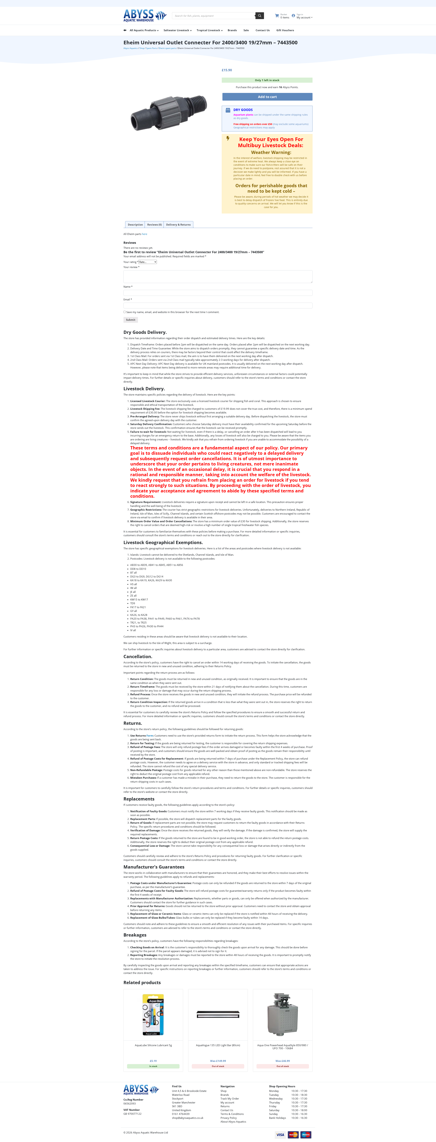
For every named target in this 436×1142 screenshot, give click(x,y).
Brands (225, 1094)
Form (149, 735)
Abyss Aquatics (130, 48)
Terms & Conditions (232, 1114)
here (144, 234)
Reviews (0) (154, 224)
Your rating (130, 262)
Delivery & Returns (178, 224)
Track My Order (230, 1098)
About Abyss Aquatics (233, 1121)
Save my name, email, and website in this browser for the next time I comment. (172, 312)
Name (128, 286)
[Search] (259, 15)
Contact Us (227, 1110)
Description (135, 224)
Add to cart (267, 96)
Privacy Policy (229, 1117)
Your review (131, 267)
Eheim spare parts (167, 48)
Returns (225, 1106)
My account (227, 1102)
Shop (141, 48)
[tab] (135, 224)
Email (127, 299)
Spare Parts (151, 48)
